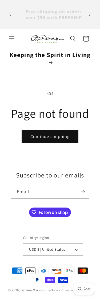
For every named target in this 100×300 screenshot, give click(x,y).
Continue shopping (50, 136)
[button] (11, 38)
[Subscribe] (82, 192)
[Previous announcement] (10, 15)
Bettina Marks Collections (40, 290)
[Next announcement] (90, 15)
